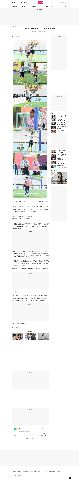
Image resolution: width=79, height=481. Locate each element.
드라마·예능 (33, 6)
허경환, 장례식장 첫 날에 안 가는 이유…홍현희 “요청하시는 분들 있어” (29, 341)
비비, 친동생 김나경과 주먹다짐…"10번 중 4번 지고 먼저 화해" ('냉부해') (16, 341)
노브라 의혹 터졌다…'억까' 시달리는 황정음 (61, 163)
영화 (47, 6)
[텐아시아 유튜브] (12, 2)
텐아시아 (17, 478)
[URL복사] (23, 36)
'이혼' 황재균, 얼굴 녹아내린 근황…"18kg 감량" (61, 167)
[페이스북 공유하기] (15, 36)
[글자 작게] (27, 36)
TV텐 (52, 6)
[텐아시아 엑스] (19, 2)
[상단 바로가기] (70, 478)
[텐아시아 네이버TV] (14, 2)
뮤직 (41, 6)
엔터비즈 (65, 6)
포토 (58, 6)
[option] (59, 177)
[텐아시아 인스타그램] (21, 2)
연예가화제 (14, 6)
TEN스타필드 (24, 6)
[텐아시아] (40, 2)
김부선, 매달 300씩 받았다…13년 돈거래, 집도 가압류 (61, 121)
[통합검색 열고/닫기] (66, 2)
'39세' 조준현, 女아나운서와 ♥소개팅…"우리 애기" (61, 160)
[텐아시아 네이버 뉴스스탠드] (24, 2)
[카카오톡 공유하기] (13, 36)
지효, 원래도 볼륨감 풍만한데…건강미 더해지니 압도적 (61, 152)
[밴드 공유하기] (21, 36)
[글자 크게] (25, 36)
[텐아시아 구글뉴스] (26, 2)
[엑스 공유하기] (17, 36)
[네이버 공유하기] (19, 36)
